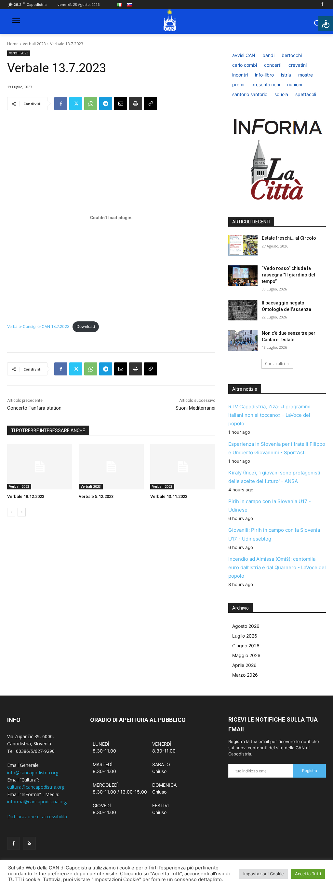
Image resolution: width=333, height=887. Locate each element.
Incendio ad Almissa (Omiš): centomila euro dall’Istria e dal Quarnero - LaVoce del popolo (277, 567)
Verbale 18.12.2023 (25, 496)
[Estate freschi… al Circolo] (243, 245)
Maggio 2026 (246, 655)
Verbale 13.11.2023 (168, 496)
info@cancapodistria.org (32, 772)
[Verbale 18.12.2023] (39, 466)
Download (85, 326)
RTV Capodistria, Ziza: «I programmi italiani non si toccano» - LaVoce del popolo (269, 415)
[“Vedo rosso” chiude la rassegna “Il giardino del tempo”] (243, 275)
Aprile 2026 (244, 665)
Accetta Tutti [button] (308, 873)
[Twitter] (75, 103)
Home (13, 44)
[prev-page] (11, 512)
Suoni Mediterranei (195, 408)
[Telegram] (105, 103)
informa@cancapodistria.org (37, 801)
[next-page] (22, 512)
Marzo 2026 (245, 675)
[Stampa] (135, 103)
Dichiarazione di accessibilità (37, 816)
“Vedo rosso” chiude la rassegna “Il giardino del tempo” (288, 275)
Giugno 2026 (246, 645)
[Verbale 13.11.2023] (182, 466)
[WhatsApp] (90, 103)
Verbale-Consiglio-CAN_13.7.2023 (38, 326)
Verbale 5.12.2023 (96, 496)
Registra (309, 770)
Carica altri (275, 363)
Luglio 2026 (244, 636)
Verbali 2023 (34, 44)
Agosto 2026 (246, 626)
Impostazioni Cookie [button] (263, 873)
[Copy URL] (150, 103)
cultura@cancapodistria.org (35, 787)
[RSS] (29, 843)
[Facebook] (322, 4)
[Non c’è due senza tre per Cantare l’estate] (243, 340)
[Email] (120, 103)
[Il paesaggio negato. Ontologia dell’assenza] (243, 310)
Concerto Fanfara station (34, 408)
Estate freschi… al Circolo (289, 238)
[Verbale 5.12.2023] (111, 466)
